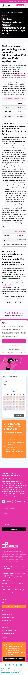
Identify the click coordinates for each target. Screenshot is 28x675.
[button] (25, 323)
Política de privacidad (15, 352)
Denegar (14, 345)
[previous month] (12, 388)
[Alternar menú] (14, 5)
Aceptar (14, 341)
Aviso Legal (23, 352)
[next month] (15, 388)
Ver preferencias (14, 349)
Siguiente (14, 529)
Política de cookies (6, 352)
